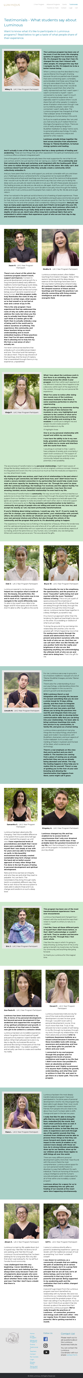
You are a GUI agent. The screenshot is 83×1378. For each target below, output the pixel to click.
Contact (63, 8)
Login (70, 8)
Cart (76, 8)
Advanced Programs (53, 4)
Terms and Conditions (33, 1367)
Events (64, 4)
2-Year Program (39, 4)
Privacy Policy (32, 1363)
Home (32, 1333)
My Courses (34, 1357)
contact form (72, 1355)
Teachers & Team (53, 8)
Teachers (33, 1351)
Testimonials (73, 4)
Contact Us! (68, 1333)
